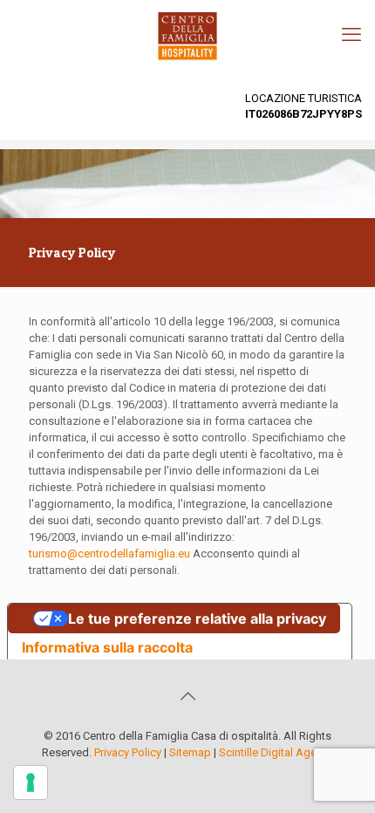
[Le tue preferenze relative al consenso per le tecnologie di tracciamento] (30, 782)
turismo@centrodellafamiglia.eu (109, 553)
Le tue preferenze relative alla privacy (197, 618)
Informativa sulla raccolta (107, 647)
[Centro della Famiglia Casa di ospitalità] (187, 35)
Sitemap (190, 752)
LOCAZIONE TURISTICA (303, 106)
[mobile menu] (351, 35)
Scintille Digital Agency (276, 752)
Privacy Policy (127, 752)
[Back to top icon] (187, 696)
